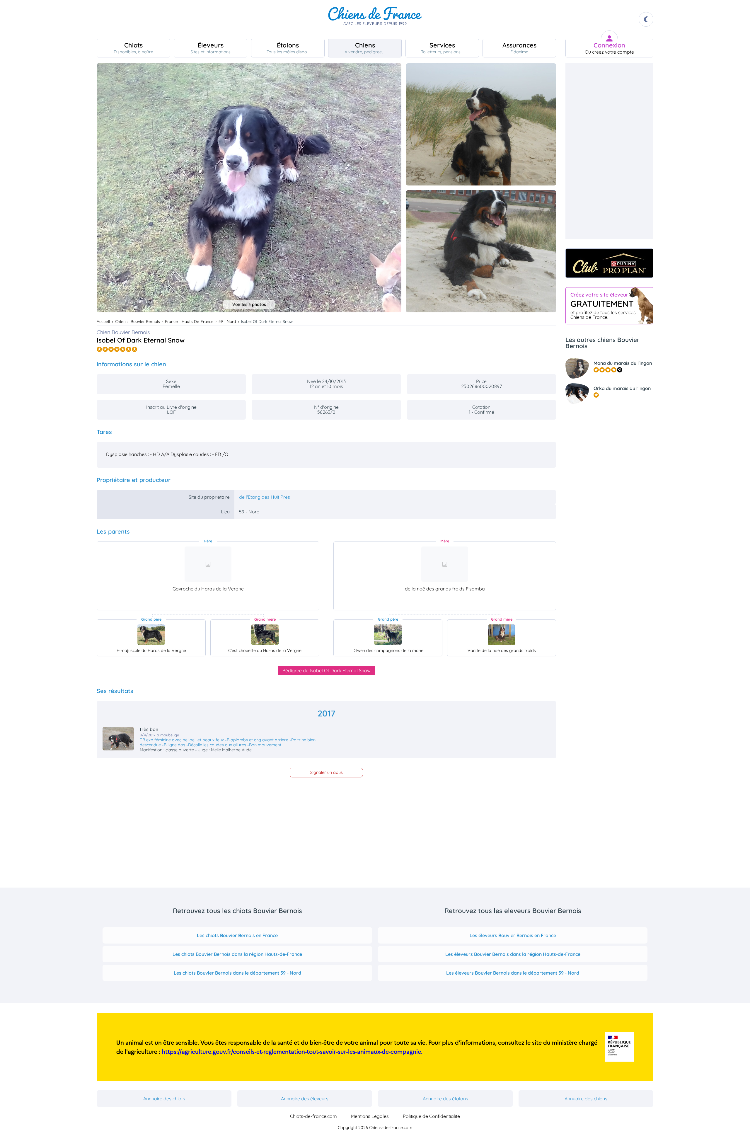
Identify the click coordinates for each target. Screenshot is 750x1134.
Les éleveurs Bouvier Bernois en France (513, 935)
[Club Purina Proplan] (609, 263)
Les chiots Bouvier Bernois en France (237, 935)
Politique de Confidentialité (431, 1116)
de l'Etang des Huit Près (264, 497)
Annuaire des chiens (586, 1098)
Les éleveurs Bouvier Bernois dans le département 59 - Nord (512, 973)
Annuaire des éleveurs (304, 1098)
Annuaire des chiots (164, 1098)
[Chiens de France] (375, 19)
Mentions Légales (370, 1116)
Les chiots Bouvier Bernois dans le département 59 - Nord (237, 973)
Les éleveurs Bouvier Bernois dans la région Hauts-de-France (512, 954)
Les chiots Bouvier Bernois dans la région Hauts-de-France (237, 954)
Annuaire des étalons (445, 1098)
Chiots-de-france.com (313, 1116)
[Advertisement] (609, 151)
